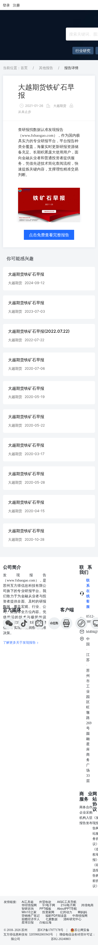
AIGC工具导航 (66, 901)
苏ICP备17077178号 (50, 930)
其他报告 (46, 68)
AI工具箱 (27, 901)
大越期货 (59, 106)
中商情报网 (79, 915)
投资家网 (48, 912)
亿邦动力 (66, 912)
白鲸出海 (45, 922)
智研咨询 (28, 908)
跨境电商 (87, 905)
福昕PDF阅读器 (56, 915)
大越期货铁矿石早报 (46, 91)
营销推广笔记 (31, 915)
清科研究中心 (72, 919)
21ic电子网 (68, 905)
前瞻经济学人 (31, 919)
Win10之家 (29, 912)
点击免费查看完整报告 (49, 234)
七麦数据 (51, 919)
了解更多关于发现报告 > (21, 642)
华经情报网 (29, 905)
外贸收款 (45, 901)
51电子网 (48, 905)
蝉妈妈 (82, 912)
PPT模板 (45, 908)
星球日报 (28, 922)
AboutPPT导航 (67, 908)
